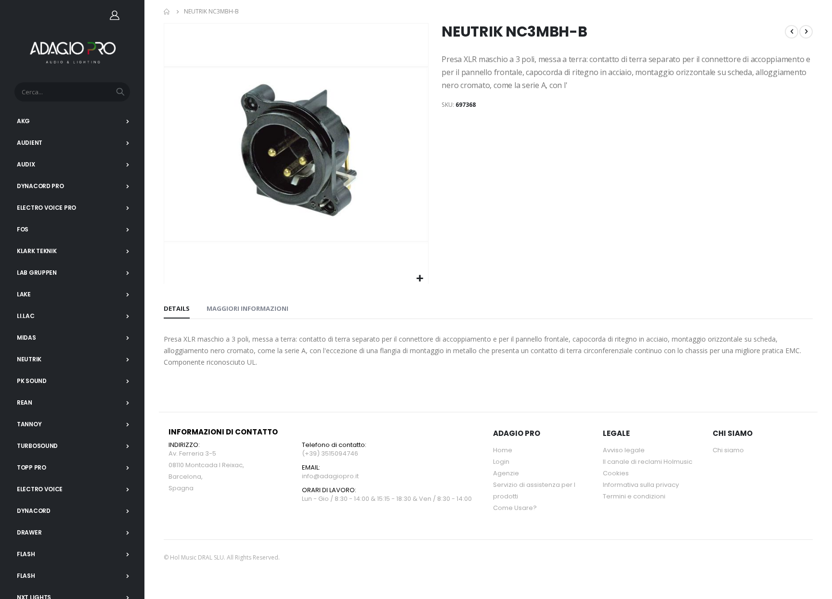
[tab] (177, 309)
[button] (419, 278)
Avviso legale (624, 450)
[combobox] (72, 92)
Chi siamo (728, 450)
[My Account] (114, 15)
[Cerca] (120, 92)
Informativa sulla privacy (641, 484)
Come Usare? (515, 507)
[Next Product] (806, 31)
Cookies (616, 473)
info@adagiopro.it (330, 476)
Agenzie (506, 473)
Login (501, 461)
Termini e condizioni (634, 496)
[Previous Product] (791, 31)
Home (167, 11)
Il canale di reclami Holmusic (647, 461)
